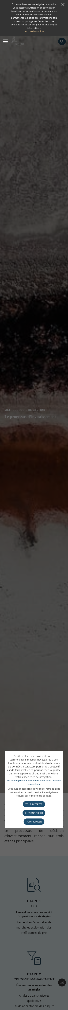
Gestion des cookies (34, 31)
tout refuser (34, 821)
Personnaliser (34, 812)
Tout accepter (33, 804)
